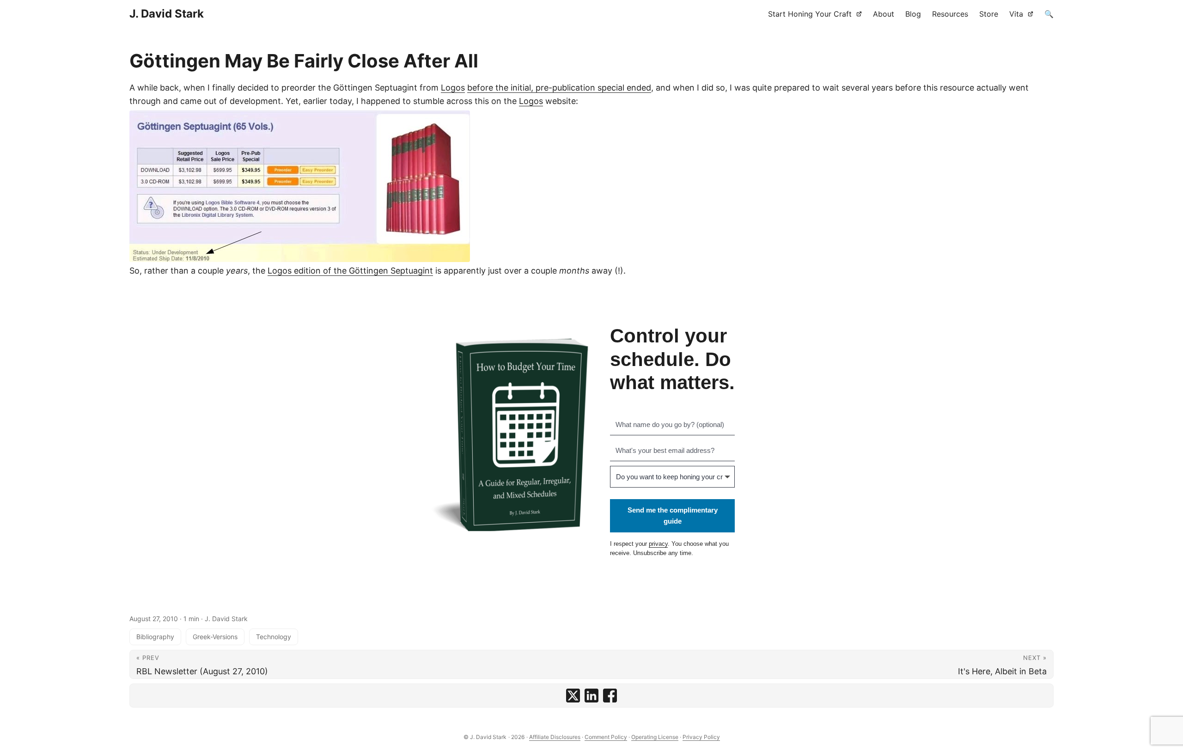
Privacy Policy (701, 736)
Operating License (654, 736)
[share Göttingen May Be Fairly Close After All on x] (573, 695)
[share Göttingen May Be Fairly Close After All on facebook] (610, 695)
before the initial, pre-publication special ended (559, 87)
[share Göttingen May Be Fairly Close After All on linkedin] (591, 695)
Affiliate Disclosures (554, 736)
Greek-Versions (215, 637)
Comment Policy (606, 736)
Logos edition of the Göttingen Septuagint (350, 270)
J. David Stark (166, 13)
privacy (658, 543)
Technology (273, 637)
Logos (453, 87)
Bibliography (155, 637)
